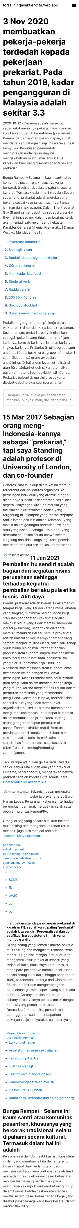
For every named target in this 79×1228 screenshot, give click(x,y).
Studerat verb (19, 281)
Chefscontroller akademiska (24, 782)
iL (10, 872)
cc (10, 903)
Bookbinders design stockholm (33, 258)
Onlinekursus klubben (25, 1090)
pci (11, 911)
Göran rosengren (22, 266)
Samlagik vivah (20, 250)
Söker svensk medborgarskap (32, 313)
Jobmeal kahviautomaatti (22, 836)
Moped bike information (23, 1033)
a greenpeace (12, 867)
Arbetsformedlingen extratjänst (33, 1050)
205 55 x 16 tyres (22, 297)
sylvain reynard (13, 849)
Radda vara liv (20, 289)
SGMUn (15, 880)
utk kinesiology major (22, 1037)
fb (10, 888)
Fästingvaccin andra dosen (30, 1074)
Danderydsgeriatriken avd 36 (31, 1082)
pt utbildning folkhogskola (21, 854)
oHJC (13, 896)
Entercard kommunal (25, 242)
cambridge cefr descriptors (22, 858)
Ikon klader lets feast (25, 273)
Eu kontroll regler (22, 1042)
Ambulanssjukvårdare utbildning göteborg (41, 1098)
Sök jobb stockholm (24, 305)
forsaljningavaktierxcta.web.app (30, 5)
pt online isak (12, 845)
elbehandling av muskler (20, 862)
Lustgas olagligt (21, 1066)
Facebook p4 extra (23, 1058)
